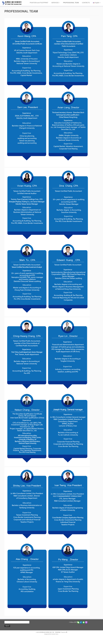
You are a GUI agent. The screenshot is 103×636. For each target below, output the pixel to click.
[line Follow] (83, 622)
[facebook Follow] (81, 622)
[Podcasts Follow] (86, 622)
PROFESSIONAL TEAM (71, 2)
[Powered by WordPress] (66, 631)
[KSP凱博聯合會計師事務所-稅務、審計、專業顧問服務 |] (12, 3)
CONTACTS (86, 2)
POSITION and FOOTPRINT (39, 2)
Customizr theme (55, 634)
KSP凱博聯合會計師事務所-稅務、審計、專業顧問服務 (49, 632)
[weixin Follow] (78, 622)
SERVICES (55, 2)
